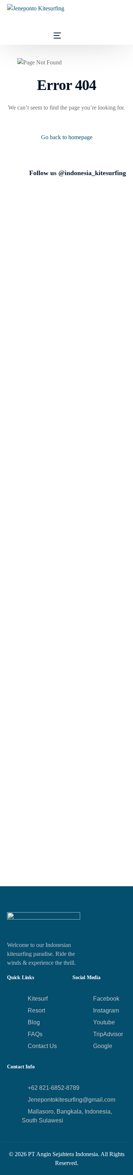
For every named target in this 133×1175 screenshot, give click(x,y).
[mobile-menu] (51, 35)
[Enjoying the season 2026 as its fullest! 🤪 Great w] (32, 222)
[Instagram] (36, 35)
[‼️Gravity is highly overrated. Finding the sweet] (100, 847)
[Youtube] (25, 35)
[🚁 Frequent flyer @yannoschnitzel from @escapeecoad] (100, 226)
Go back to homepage (66, 137)
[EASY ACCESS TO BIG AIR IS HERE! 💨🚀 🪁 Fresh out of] (100, 536)
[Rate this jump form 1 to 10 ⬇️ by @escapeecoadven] (32, 847)
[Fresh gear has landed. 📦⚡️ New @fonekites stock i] (32, 354)
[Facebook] (13, 35)
